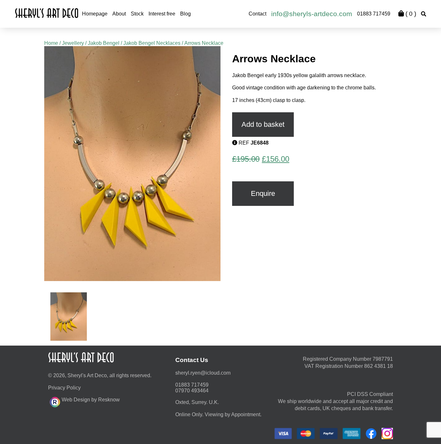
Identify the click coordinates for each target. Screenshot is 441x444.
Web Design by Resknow (91, 399)
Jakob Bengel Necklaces (151, 43)
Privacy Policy (64, 387)
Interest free (162, 13)
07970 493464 (192, 390)
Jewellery (73, 43)
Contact (257, 13)
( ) (410, 13)
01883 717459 (373, 13)
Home (51, 43)
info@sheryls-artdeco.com (311, 13)
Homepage (95, 13)
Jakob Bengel (103, 43)
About (119, 13)
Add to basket (262, 124)
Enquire (263, 193)
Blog (185, 13)
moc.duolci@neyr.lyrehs (203, 373)
